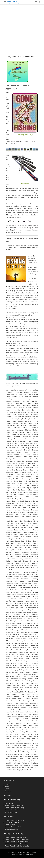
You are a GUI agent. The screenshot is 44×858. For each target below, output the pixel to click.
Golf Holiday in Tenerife (12, 822)
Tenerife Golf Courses (11, 829)
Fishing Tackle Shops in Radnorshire (16, 844)
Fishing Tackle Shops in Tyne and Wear (17, 839)
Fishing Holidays (10, 824)
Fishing (7, 786)
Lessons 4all (12, 1)
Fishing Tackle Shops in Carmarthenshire (17, 846)
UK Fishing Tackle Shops (25, 134)
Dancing (7, 784)
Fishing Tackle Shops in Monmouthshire (17, 841)
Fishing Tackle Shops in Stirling (14, 807)
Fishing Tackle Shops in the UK (14, 820)
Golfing (7, 788)
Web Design (7, 795)
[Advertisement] (22, 28)
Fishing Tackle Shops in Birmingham (16, 837)
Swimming (8, 791)
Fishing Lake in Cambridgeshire (14, 805)
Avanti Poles (25, 183)
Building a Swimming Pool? (13, 827)
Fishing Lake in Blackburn (12, 810)
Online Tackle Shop (11, 812)
